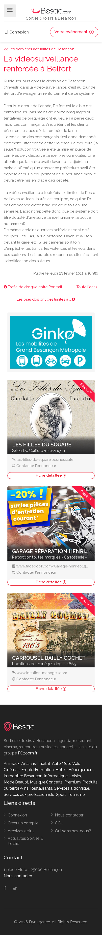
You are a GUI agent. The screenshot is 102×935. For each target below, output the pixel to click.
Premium (72, 782)
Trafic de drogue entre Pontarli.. (35, 287)
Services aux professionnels (29, 794)
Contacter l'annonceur (36, 466)
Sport (61, 794)
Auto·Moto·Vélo (66, 763)
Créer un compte (23, 823)
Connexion (18, 32)
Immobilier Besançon (23, 776)
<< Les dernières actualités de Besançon (39, 49)
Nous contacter (69, 815)
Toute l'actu (86, 287)
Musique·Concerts (46, 782)
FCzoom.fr (27, 753)
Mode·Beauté (16, 782)
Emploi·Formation (37, 769)
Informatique (56, 776)
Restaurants (41, 788)
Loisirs (75, 776)
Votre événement (71, 32)
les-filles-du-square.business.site (45, 459)
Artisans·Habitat (35, 763)
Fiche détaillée (49, 475)
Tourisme (76, 794)
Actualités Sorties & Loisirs (25, 841)
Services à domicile (71, 788)
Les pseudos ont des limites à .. (44, 299)
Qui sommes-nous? (73, 831)
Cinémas (12, 769)
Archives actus (21, 831)
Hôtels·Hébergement (74, 769)
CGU (59, 823)
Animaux (12, 763)
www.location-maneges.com (42, 673)
